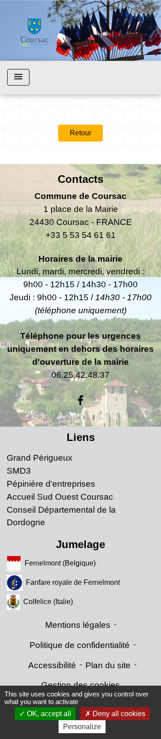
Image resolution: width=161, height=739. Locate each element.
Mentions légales (77, 625)
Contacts (80, 179)
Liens (81, 437)
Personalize (82, 726)
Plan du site (108, 665)
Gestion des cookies (80, 685)
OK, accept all (48, 713)
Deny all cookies (118, 713)
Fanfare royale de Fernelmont (73, 582)
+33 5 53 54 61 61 (81, 235)
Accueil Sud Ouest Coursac (60, 496)
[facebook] (80, 400)
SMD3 (19, 470)
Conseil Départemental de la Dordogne (61, 516)
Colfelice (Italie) (48, 601)
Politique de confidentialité (80, 645)
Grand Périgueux (39, 457)
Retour (80, 133)
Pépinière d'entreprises (51, 483)
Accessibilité (52, 665)
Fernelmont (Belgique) (60, 563)
